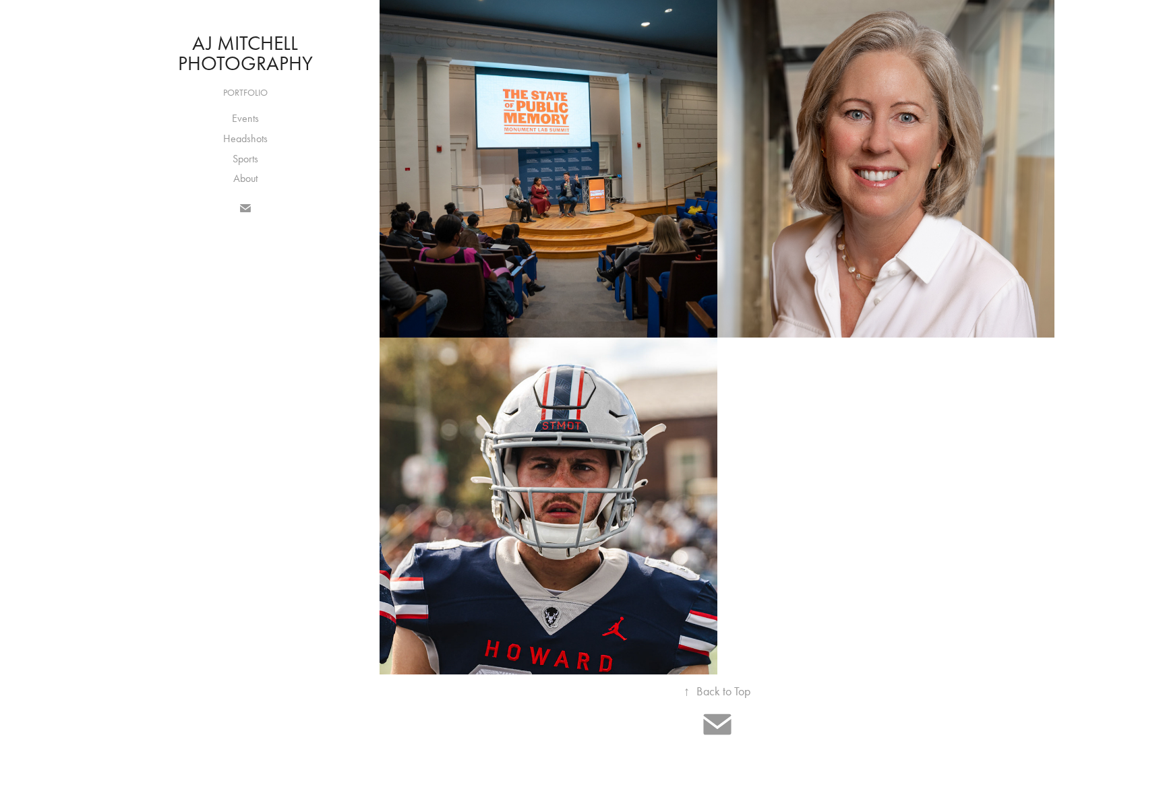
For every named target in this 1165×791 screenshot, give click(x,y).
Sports (245, 158)
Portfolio (245, 92)
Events (245, 118)
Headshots (245, 138)
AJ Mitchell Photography (245, 53)
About (245, 178)
